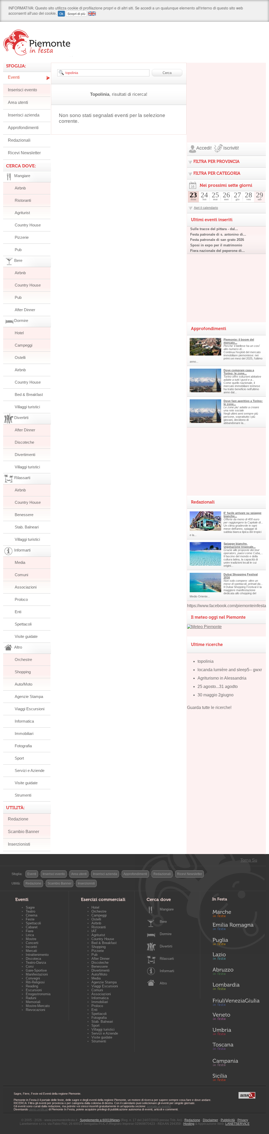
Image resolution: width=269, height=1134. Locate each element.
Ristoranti (23, 200)
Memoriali (33, 1002)
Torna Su (248, 860)
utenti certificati (38, 1109)
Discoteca (33, 959)
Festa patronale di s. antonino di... (218, 234)
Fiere (29, 931)
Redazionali (19, 140)
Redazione (18, 819)
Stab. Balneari (27, 527)
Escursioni (34, 990)
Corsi (30, 966)
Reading (32, 986)
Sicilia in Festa (236, 1077)
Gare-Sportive (36, 970)
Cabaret (32, 927)
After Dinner (25, 310)
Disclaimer (210, 1120)
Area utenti (18, 102)
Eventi (14, 77)
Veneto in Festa (236, 1017)
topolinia (206, 661)
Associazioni (26, 587)
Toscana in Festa (236, 1047)
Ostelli (20, 357)
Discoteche (24, 442)
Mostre (31, 939)
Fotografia (23, 746)
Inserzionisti (19, 844)
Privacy (242, 1120)
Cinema (31, 915)
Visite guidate (26, 636)
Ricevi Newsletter (24, 153)
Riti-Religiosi (35, 982)
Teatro (30, 911)
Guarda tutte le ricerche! (209, 707)
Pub (18, 249)
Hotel (19, 333)
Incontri (31, 947)
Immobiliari (24, 733)
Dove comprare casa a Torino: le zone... (239, 372)
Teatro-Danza (36, 963)
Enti (18, 612)
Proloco (21, 599)
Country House (28, 225)
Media (20, 562)
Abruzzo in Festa (236, 972)
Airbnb (20, 188)
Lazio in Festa (236, 957)
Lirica (30, 935)
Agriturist (22, 212)
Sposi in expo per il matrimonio (216, 245)
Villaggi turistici (27, 407)
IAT (94, 931)
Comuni (21, 575)
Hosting (188, 1124)
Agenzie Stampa (29, 696)
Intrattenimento (37, 955)
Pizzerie (22, 237)
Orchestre (23, 659)
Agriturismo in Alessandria (222, 678)
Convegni (33, 978)
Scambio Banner (23, 831)
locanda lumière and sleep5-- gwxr (230, 669)
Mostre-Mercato (38, 1006)
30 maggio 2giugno (216, 695)
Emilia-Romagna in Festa (236, 928)
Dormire (166, 934)
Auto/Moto (23, 684)
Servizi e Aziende (29, 770)
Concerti (32, 943)
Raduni (31, 998)
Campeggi (23, 345)
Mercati (31, 951)
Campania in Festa (236, 1062)
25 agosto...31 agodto (218, 686)
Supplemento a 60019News (100, 1120)
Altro (163, 983)
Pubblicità (228, 1120)
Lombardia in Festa (236, 987)
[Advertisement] (226, 95)
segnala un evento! (159, 1106)
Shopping (23, 672)
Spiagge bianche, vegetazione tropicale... (240, 545)
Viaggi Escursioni (29, 709)
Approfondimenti (23, 127)
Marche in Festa (236, 913)
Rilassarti (167, 959)
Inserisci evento (22, 90)
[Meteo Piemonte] (204, 626)
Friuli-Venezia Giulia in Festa (236, 1002)
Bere (163, 922)
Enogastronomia (38, 994)
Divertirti (166, 946)
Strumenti (23, 795)
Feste (30, 919)
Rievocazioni (35, 1010)
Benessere (24, 514)
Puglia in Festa (236, 942)
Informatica (24, 721)
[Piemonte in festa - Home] (38, 42)
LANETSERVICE (237, 1124)
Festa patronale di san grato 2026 (217, 240)
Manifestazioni (37, 974)
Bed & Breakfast (29, 394)
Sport (19, 758)
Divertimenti (25, 454)
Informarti (167, 971)
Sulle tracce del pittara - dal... (214, 229)
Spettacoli (23, 624)
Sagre (30, 907)
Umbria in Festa (236, 1032)
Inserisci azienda (23, 115)
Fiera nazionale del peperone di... (217, 251)
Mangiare (167, 909)
